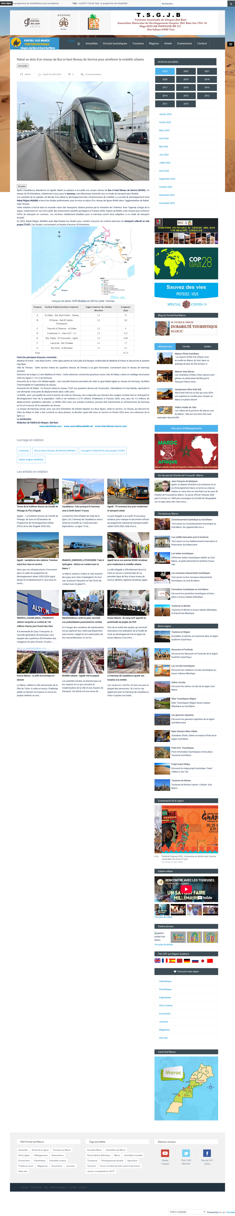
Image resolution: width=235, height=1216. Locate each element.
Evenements (184, 43)
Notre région (24, 1155)
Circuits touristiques (115, 43)
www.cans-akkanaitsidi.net (78, 426)
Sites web (22, 1171)
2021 (207, 71)
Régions (154, 43)
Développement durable (112, 1160)
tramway (24, 450)
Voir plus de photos (163, 944)
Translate (230, 1212)
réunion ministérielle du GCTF (101, 1171)
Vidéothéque (165, 981)
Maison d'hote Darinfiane (187, 353)
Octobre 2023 (165, 187)
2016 (186, 87)
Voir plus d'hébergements (186, 428)
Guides (207, 346)
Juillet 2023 (164, 162)
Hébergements (165, 346)
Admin (28, 74)
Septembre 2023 (167, 179)
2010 (186, 103)
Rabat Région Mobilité (31, 459)
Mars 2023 (164, 130)
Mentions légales (58, 1187)
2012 (207, 95)
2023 (165, 71)
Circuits (186, 346)
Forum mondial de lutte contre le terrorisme (120, 1166)
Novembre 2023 (166, 195)
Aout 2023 (164, 170)
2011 (165, 103)
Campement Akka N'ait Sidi (188, 389)
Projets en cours (25, 1166)
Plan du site (35, 1187)
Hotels (168, 43)
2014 (165, 95)
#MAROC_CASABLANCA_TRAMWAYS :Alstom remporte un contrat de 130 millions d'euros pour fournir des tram (35, 622)
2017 (165, 87)
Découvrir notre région (188, 971)
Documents (164, 1013)
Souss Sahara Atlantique (98, 1155)
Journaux (163, 1021)
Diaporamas (165, 997)
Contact (202, 43)
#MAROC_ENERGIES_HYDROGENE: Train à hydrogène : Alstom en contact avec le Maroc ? (83, 564)
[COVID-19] (186, 297)
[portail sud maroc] (33, 43)
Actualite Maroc (94, 1150)
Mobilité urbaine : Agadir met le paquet (80, 675)
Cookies (72, 1187)
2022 (186, 71)
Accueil (24, 1187)
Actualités (92, 43)
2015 (207, 87)
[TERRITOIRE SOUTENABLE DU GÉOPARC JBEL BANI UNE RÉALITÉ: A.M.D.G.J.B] (186, 231)
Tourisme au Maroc (62, 1150)
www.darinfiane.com (50, 426)
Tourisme (138, 43)
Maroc (117, 1155)
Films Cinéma (165, 1005)
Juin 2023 (164, 154)
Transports (92, 1160)
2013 (186, 95)
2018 (207, 79)
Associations (57, 1155)
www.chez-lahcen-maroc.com (111, 426)
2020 (165, 79)
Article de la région (40, 1150)
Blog (46, 1187)
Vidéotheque (39, 1160)
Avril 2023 (164, 138)
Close (71, 40)
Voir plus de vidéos (163, 917)
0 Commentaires (93, 74)
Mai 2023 (163, 146)
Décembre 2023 (167, 203)
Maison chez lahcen (184, 371)
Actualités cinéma (57, 1160)
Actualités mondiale (133, 1155)
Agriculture (132, 1160)
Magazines (164, 1029)
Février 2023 (165, 122)
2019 (186, 79)
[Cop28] (186, 263)
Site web (163, 1038)
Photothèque (165, 989)
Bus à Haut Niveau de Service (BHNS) (54, 450)
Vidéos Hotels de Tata (185, 407)
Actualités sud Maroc (115, 1150)
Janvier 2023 (165, 114)
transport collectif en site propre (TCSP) (103, 450)
